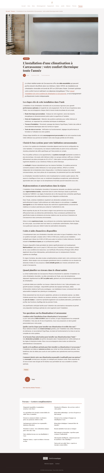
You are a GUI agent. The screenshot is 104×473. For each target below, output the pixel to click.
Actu (29, 6)
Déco (33, 6)
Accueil (24, 6)
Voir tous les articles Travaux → (32, 387)
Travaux (80, 6)
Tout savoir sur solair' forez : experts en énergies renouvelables (65, 444)
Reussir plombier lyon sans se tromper (65, 428)
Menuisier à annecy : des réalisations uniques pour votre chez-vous (36, 429)
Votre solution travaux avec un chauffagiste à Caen (35, 435)
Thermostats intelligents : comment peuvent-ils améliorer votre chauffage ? (67, 438)
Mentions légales (48, 463)
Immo (57, 6)
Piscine (74, 6)
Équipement (50, 6)
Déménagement (41, 6)
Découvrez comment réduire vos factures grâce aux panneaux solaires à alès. (34, 418)
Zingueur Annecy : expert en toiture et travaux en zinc (36, 440)
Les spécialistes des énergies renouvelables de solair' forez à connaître (36, 413)
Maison (68, 6)
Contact (57, 463)
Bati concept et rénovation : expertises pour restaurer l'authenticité (66, 433)
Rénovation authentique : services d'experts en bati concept (67, 413)
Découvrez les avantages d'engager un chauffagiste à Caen (65, 418)
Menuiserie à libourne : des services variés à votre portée (67, 408)
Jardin (62, 6)
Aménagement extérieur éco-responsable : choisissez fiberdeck (35, 424)
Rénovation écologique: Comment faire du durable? (66, 424)
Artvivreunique (55, 458)
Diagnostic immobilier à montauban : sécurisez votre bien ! (33, 408)
